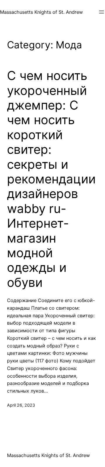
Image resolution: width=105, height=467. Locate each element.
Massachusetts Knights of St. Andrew (41, 12)
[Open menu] (101, 12)
